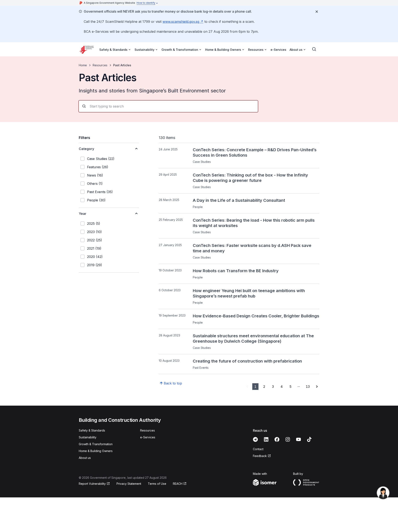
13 (308, 386)
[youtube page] (298, 439)
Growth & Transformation (96, 444)
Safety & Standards (92, 430)
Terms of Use (157, 483)
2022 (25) (94, 240)
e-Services (278, 49)
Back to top (173, 383)
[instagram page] (287, 439)
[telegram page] (255, 439)
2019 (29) (94, 265)
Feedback (260, 456)
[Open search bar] (314, 49)
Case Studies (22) (100, 159)
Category (86, 149)
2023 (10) (94, 232)
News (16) (95, 175)
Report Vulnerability (92, 483)
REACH (177, 483)
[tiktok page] (309, 439)
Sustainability (87, 437)
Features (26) (97, 167)
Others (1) (95, 183)
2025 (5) (93, 223)
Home (83, 65)
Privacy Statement (128, 483)
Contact (258, 449)
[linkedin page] (266, 439)
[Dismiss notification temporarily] (317, 12)
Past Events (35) (100, 192)
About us (85, 457)
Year (82, 214)
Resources (100, 65)
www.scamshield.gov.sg (181, 21)
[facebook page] (276, 439)
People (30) (96, 200)
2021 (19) (94, 248)
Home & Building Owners (96, 451)
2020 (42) (95, 257)
